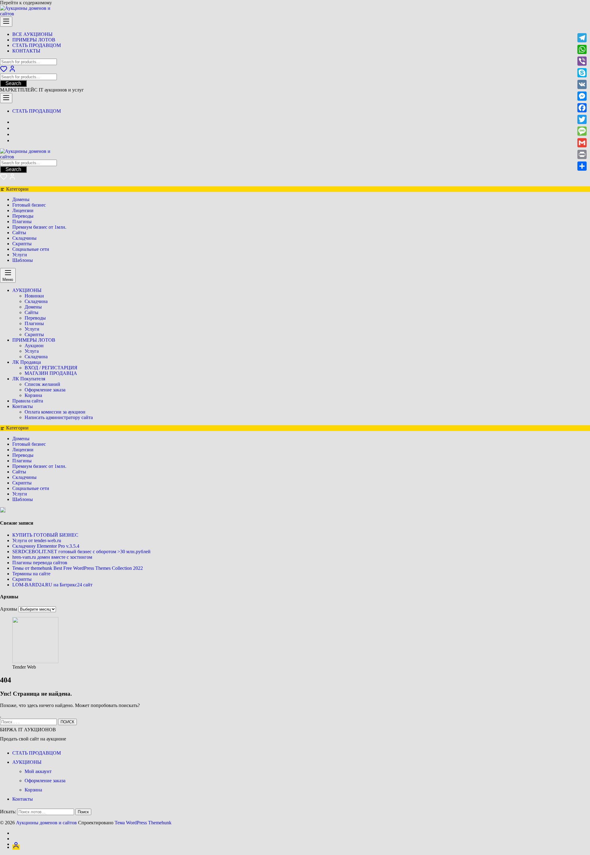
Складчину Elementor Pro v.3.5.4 (45, 546)
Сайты (19, 232)
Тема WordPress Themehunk (143, 822)
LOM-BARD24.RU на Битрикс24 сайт (52, 584)
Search (13, 83)
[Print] (582, 154)
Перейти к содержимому (26, 2)
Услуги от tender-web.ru (36, 540)
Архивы (8, 609)
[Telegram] (582, 38)
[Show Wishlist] (3, 178)
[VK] (582, 84)
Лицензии (22, 210)
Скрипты (22, 243)
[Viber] (582, 61)
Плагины (22, 221)
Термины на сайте (31, 573)
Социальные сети (30, 249)
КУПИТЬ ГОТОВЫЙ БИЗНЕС (45, 535)
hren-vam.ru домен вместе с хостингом (52, 557)
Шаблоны (22, 260)
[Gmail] (582, 143)
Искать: (8, 811)
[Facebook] (582, 108)
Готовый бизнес (29, 205)
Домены (21, 199)
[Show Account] (12, 70)
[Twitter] (582, 119)
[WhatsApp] (582, 49)
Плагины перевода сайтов (39, 562)
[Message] (582, 131)
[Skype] (582, 73)
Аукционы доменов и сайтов (46, 822)
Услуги (19, 254)
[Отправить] (582, 166)
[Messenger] (582, 96)
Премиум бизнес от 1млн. (39, 227)
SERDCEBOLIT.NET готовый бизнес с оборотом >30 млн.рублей (81, 551)
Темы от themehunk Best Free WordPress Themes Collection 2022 (77, 568)
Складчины (24, 238)
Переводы (22, 216)
